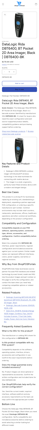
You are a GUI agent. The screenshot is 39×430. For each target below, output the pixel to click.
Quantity (4, 68)
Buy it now (19, 89)
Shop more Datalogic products (13, 131)
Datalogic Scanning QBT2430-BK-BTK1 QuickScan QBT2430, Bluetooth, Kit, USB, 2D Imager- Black (20, 300)
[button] (3, 4)
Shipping (4, 64)
